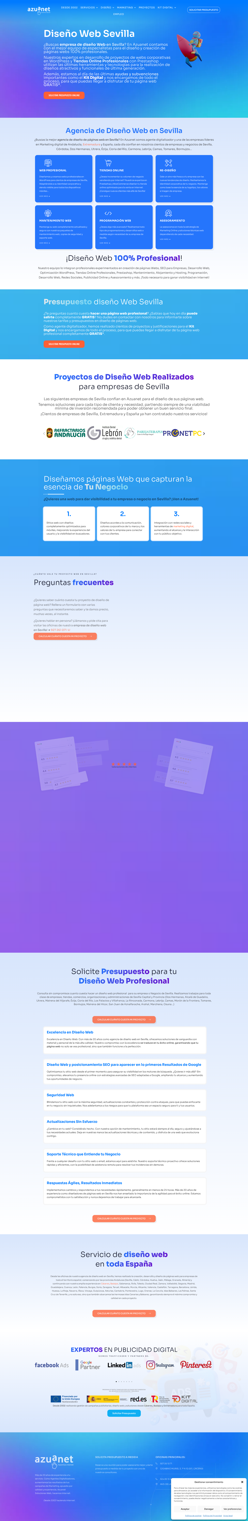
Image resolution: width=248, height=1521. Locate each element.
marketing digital (183, 526)
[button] (242, 1482)
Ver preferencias (232, 1509)
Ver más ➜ (44, 196)
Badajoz (114, 1283)
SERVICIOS (88, 7)
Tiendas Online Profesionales (100, 61)
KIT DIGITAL (165, 7)
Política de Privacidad (212, 1516)
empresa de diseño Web (82, 44)
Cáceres (105, 1283)
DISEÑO (106, 7)
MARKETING (125, 7)
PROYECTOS (147, 7)
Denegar (209, 1509)
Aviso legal (228, 1516)
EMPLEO (118, 14)
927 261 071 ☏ (61, 622)
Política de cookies (193, 1516)
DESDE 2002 (69, 7)
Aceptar (185, 1509)
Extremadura (91, 144)
